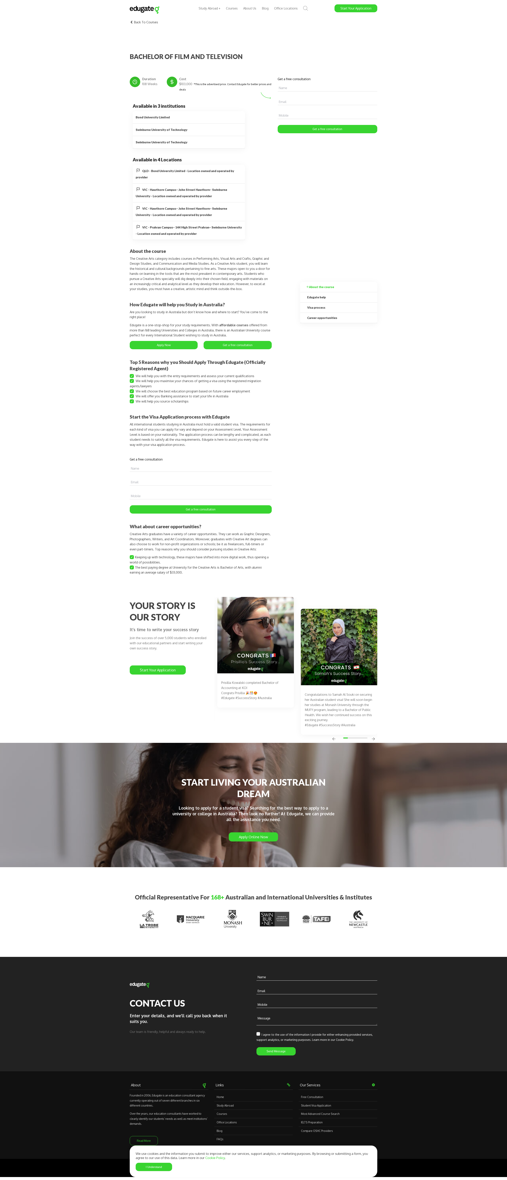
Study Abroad (225, 1105)
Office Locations (286, 8)
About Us (249, 8)
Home (220, 1097)
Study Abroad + (209, 8)
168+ (217, 897)
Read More (144, 1140)
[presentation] (334, 739)
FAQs (220, 1139)
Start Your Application (158, 670)
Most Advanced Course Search (320, 1113)
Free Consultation (312, 1097)
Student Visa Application (316, 1105)
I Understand (154, 1167)
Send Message (276, 1051)
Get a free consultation (327, 129)
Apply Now (164, 345)
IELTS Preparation (312, 1122)
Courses (232, 8)
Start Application (355, 8)
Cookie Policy (215, 1158)
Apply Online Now (253, 837)
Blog (265, 8)
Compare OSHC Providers (317, 1130)
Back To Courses (145, 22)
